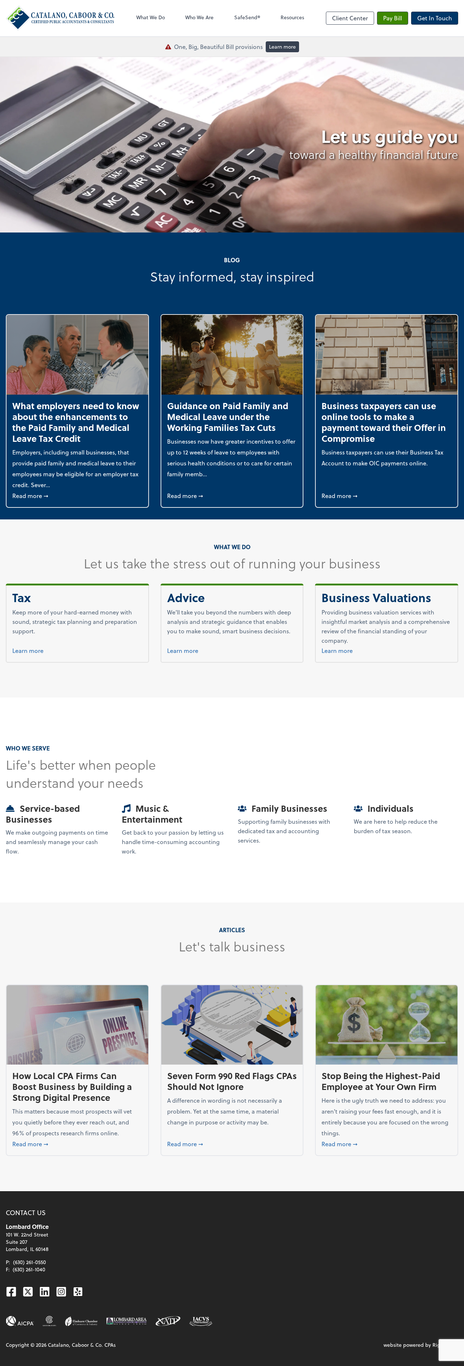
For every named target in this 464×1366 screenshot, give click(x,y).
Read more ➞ (77, 495)
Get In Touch (434, 18)
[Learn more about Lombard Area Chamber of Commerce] (126, 1321)
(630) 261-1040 (29, 1269)
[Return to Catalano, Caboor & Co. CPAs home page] (60, 18)
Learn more (282, 46)
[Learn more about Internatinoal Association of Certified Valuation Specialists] (200, 1321)
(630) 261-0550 (29, 1262)
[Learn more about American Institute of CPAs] (20, 1321)
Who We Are (199, 17)
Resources (292, 17)
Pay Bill (392, 18)
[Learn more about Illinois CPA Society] (49, 1321)
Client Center (350, 18)
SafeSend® (247, 17)
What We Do (150, 17)
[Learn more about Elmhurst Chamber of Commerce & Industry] (81, 1321)
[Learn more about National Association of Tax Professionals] (168, 1321)
